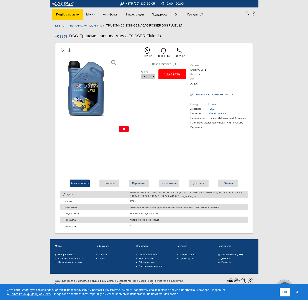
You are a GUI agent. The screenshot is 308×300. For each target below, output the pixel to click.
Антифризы (110, 14)
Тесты (102, 258)
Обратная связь (147, 262)
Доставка (198, 183)
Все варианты (169, 183)
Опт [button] (176, 14)
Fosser (61, 36)
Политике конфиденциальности (30, 294)
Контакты (226, 262)
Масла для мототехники (70, 262)
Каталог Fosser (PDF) (232, 254)
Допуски (103, 254)
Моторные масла (66, 254)
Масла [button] (90, 14)
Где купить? (195, 14)
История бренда (187, 254)
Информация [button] (135, 14)
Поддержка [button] (159, 14)
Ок (284, 292)
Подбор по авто (67, 14)
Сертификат (139, 183)
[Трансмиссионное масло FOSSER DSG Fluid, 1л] (113, 62)
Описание (109, 183)
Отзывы (228, 183)
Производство (186, 258)
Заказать (172, 74)
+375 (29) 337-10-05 (140, 3)
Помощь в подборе (148, 254)
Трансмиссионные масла (70, 258)
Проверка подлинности (151, 266)
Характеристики (79, 183)
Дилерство (226, 258)
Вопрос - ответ (146, 258)
